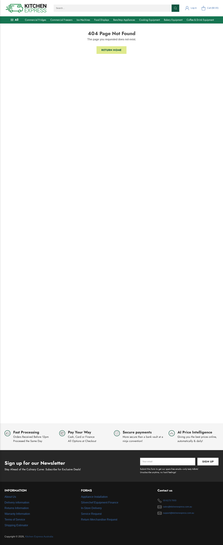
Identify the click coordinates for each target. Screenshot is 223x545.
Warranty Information (17, 513)
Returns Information (17, 508)
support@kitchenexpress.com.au (178, 513)
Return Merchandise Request (99, 519)
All (16, 20)
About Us (10, 496)
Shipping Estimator (16, 525)
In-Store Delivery (91, 508)
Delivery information (17, 502)
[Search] (175, 8)
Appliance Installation (94, 496)
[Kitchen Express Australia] (26, 8)
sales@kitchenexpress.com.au (177, 507)
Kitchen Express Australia (39, 536)
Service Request (91, 513)
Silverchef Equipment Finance (99, 502)
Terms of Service (15, 519)
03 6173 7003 (169, 500)
